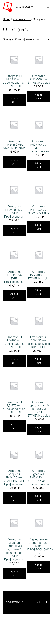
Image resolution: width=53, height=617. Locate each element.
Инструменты (22, 19)
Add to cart (14, 100)
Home (6, 19)
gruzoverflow (24, 6)
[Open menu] (48, 7)
